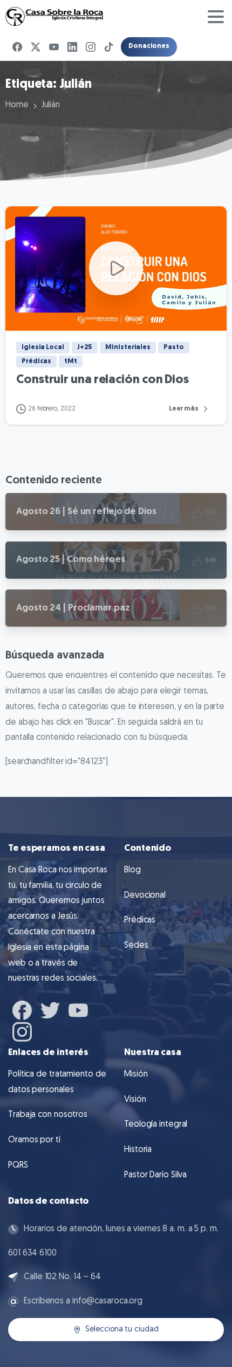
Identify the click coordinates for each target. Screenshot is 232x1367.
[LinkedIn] (72, 47)
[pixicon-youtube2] (78, 1008)
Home (17, 105)
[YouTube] (54, 47)
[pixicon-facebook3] (22, 1008)
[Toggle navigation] (216, 17)
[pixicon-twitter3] (50, 1008)
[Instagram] (90, 47)
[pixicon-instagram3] (22, 1031)
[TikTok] (109, 47)
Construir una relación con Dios (102, 380)
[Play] (116, 268)
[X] (35, 47)
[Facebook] (17, 47)
